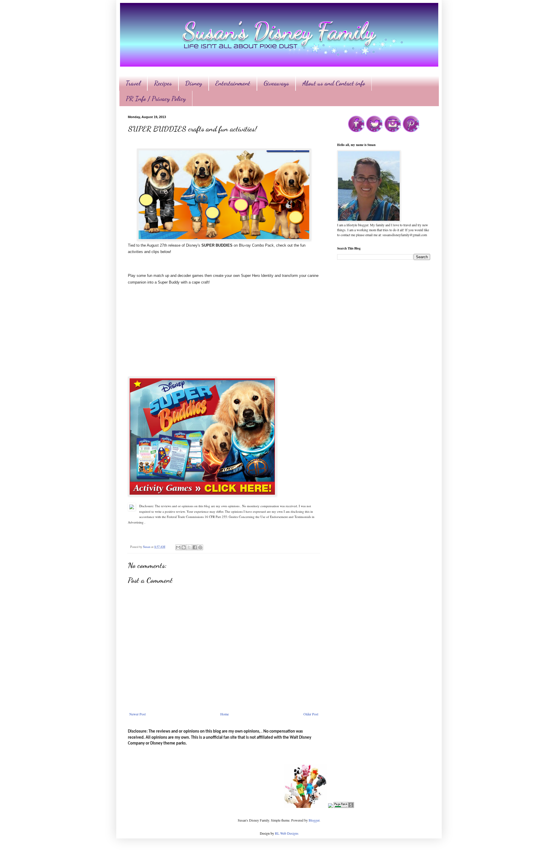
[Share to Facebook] (195, 547)
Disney (193, 83)
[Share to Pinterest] (200, 547)
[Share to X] (189, 547)
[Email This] (178, 547)
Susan (147, 547)
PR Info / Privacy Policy (156, 98)
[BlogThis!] (184, 547)
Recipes (163, 83)
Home (224, 714)
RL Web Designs (286, 833)
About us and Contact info (333, 83)
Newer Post (137, 714)
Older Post (310, 714)
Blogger (314, 820)
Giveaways (276, 83)
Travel (133, 83)
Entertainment (232, 83)
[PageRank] (344, 806)
